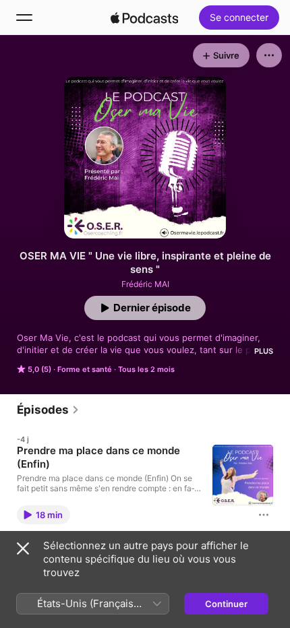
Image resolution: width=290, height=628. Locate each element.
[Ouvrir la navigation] (24, 17)
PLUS (263, 351)
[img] (144, 17)
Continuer (226, 603)
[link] (48, 409)
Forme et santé (84, 369)
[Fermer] (23, 548)
